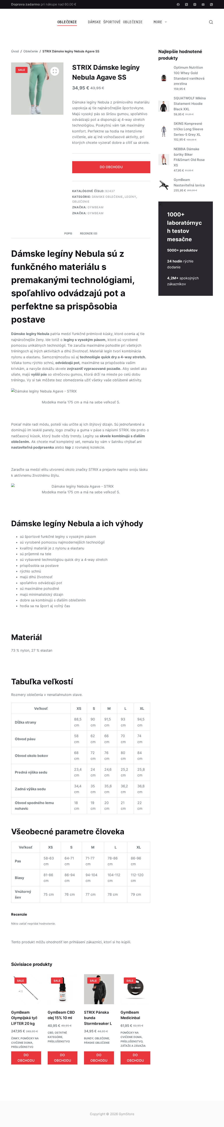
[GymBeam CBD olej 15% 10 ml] (62, 989)
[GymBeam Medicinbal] (135, 989)
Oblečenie (67, 22)
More (158, 22)
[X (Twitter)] (186, 4)
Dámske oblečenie (107, 196)
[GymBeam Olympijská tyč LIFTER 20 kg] (26, 989)
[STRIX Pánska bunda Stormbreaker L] (99, 989)
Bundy (88, 1038)
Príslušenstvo (22, 1047)
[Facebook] (178, 4)
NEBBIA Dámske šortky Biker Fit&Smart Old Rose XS (189, 157)
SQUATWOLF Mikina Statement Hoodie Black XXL (190, 103)
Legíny (130, 196)
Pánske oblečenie (97, 1042)
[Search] (211, 22)
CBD (50, 1032)
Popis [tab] (68, 233)
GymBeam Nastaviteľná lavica (189, 182)
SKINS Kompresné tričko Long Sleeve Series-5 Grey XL (188, 129)
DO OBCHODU (111, 167)
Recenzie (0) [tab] (88, 233)
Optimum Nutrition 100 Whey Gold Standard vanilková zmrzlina (189, 75)
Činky (15, 1038)
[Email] (203, 4)
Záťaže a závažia (133, 1045)
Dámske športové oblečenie (115, 22)
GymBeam (96, 207)
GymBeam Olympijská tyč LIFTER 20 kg (24, 1018)
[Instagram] (194, 4)
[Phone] (211, 4)
